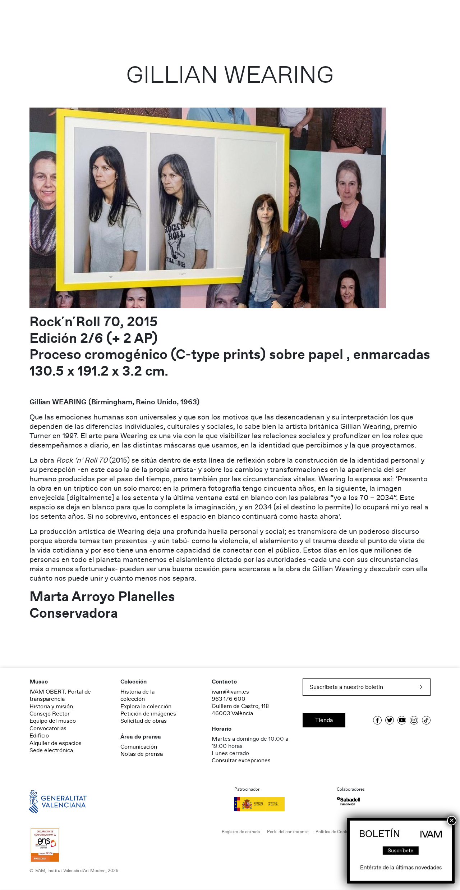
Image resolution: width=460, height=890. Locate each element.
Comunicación (138, 746)
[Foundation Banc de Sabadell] (348, 801)
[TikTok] (426, 720)
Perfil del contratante (287, 832)
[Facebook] (377, 720)
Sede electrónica (51, 750)
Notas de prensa (141, 754)
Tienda (324, 720)
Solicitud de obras (143, 721)
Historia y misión (51, 706)
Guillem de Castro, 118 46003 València (240, 710)
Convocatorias (47, 728)
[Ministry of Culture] (281, 804)
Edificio (39, 735)
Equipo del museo (52, 721)
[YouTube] (401, 720)
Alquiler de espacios (55, 743)
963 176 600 (228, 699)
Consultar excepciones (241, 760)
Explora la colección (145, 706)
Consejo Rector (49, 713)
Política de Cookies (334, 832)
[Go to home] (47, 801)
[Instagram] (414, 720)
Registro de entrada (241, 832)
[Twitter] (389, 720)
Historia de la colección (137, 695)
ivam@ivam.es (230, 691)
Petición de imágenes (148, 713)
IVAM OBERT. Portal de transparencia (60, 695)
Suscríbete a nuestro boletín (346, 687)
